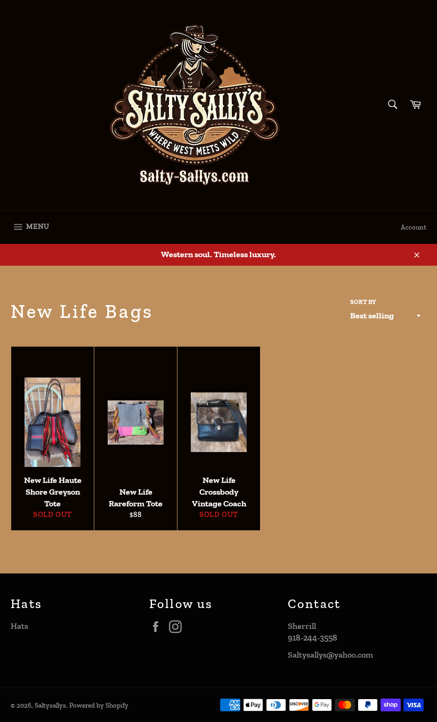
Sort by (363, 302)
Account (413, 227)
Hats (19, 626)
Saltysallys (50, 705)
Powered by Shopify (98, 705)
